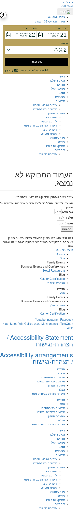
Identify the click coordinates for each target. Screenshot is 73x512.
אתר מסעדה (49, 117)
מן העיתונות (57, 138)
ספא (62, 93)
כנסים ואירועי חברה (45, 105)
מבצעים (60, 97)
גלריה (61, 142)
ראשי (62, 76)
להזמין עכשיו (49, 121)
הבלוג (61, 389)
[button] (52, 35)
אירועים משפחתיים (45, 109)
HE (64, 12)
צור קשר (60, 150)
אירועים (60, 101)
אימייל (69, 223)
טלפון (69, 217)
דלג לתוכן (67, 2)
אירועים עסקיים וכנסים (51, 381)
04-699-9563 (64, 250)
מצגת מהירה (49, 133)
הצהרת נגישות (48, 154)
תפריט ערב (50, 129)
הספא (61, 373)
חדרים (61, 84)
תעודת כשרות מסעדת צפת (40, 125)
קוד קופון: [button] (9, 70)
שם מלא (67, 212)
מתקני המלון (57, 88)
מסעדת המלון (56, 113)
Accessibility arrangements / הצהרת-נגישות (36, 358)
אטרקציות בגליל (55, 146)
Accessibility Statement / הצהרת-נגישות (40, 340)
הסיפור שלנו (57, 80)
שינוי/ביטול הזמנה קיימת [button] (32, 70)
